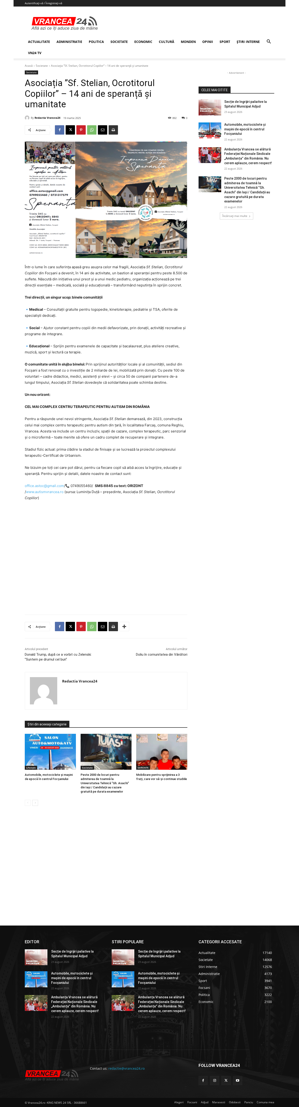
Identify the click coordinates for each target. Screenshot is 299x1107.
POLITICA (96, 41)
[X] (70, 130)
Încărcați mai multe (234, 216)
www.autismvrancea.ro (45, 492)
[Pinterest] (81, 130)
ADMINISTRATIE (69, 41)
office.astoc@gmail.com (44, 486)
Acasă (29, 66)
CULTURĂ (166, 41)
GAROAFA (143, 767)
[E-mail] (102, 130)
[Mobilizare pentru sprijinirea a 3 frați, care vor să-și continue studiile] (161, 751)
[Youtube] (237, 1080)
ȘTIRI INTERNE (248, 41)
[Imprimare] (113, 130)
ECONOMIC (143, 41)
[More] (124, 626)
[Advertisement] (106, 559)
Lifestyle (31, 767)
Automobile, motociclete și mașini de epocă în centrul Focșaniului (245, 129)
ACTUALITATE (39, 41)
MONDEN (188, 41)
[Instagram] (214, 1080)
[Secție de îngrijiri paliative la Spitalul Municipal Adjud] (210, 107)
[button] (268, 42)
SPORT (225, 41)
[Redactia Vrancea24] (28, 117)
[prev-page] (28, 803)
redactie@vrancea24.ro (126, 1068)
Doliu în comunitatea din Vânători (161, 654)
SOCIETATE (119, 41)
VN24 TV (34, 53)
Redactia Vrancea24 (47, 117)
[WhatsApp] (91, 130)
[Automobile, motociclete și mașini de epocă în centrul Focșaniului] (50, 751)
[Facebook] (59, 130)
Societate (42, 66)
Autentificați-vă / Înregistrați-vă (43, 3)
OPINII (207, 41)
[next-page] (35, 803)
